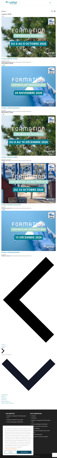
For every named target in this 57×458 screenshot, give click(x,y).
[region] (18, 440)
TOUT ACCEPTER (24, 452)
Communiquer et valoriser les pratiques (39, 436)
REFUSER (10, 452)
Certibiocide (33, 418)
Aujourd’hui (3, 346)
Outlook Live (4, 399)
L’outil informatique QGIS (36, 434)
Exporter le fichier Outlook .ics (7, 403)
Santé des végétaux (35, 428)
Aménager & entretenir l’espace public (39, 426)
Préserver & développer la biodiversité (15, 422)
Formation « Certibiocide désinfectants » (10, 108)
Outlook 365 (3, 398)
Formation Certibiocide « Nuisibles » (9, 58)
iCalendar (3, 396)
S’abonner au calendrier (6, 354)
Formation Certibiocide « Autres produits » (11, 204)
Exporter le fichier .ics (5, 401)
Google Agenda (4, 394)
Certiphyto (33, 416)
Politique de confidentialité (11, 448)
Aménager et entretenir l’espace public (15, 419)
